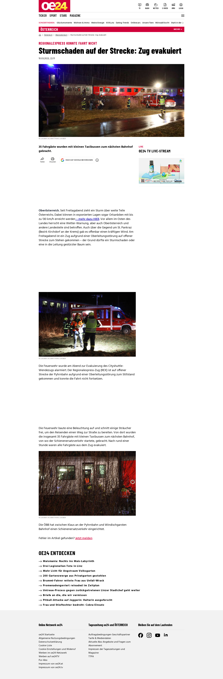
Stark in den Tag (178, 23)
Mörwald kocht (162, 23)
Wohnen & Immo (82, 23)
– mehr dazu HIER (87, 219)
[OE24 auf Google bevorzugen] (97, 160)
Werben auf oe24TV (49, 657)
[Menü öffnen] (182, 15)
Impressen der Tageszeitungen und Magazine (106, 651)
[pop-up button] (174, 178)
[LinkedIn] (166, 635)
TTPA (91, 657)
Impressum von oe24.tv (51, 667)
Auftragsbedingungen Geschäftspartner (109, 635)
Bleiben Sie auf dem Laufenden (155, 625)
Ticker (43, 15)
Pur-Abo (43, 660)
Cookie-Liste (45, 646)
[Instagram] (149, 635)
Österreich (49, 29)
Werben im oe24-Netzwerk (53, 653)
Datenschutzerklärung (50, 642)
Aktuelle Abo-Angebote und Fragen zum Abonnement (109, 644)
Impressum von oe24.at (51, 664)
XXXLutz (110, 23)
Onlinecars (135, 23)
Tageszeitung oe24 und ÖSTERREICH (108, 625)
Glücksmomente (64, 23)
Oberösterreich (61, 35)
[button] (143, 178)
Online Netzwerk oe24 (51, 625)
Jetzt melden (83, 538)
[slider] (153, 179)
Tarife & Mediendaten (99, 638)
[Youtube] (157, 635)
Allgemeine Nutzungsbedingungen (57, 638)
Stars (63, 15)
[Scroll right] (182, 22)
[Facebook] (140, 635)
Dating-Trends (122, 23)
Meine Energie (97, 23)
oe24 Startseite (46, 635)
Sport (53, 15)
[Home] (40, 35)
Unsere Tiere (148, 23)
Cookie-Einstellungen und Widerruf (57, 649)
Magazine (75, 15)
